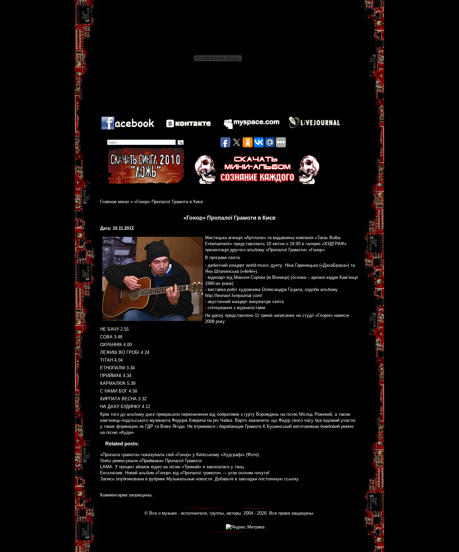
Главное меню (114, 201)
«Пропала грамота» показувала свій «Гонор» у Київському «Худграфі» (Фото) (179, 454)
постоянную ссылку (278, 478)
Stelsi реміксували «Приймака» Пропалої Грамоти (151, 460)
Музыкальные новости (189, 478)
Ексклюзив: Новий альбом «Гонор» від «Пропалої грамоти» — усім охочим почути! (184, 472)
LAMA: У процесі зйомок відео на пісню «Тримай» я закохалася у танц (172, 466)
